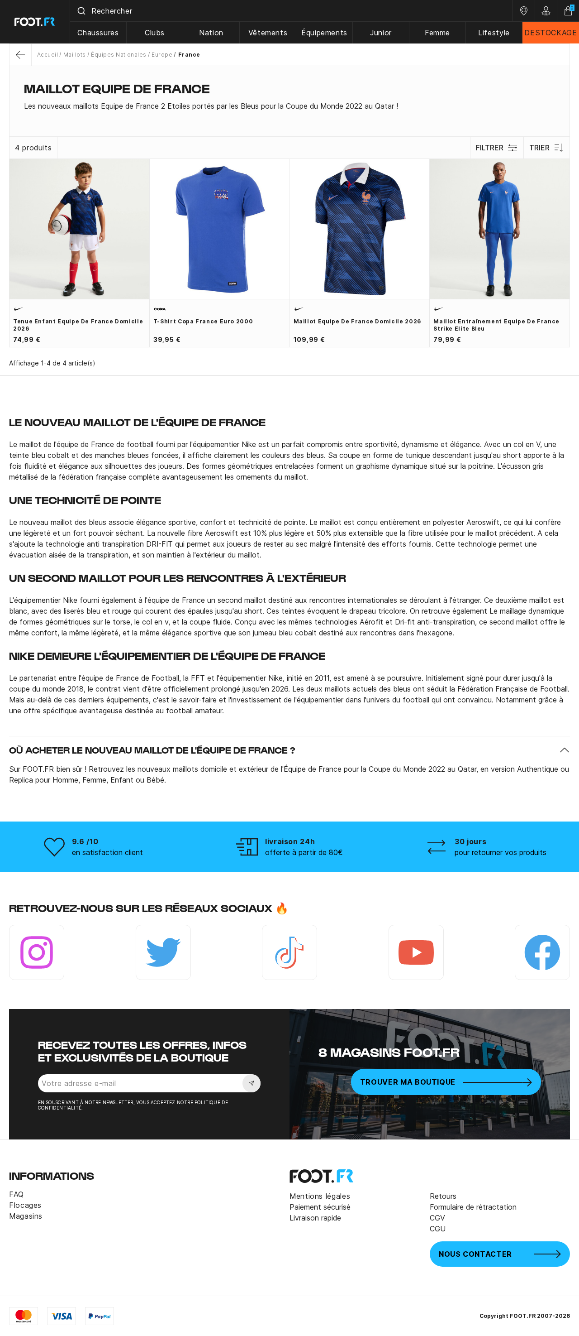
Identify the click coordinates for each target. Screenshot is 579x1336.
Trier (539, 147)
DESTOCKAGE (550, 32)
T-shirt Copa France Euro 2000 (203, 321)
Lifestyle (494, 32)
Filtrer (489, 147)
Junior (381, 32)
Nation (211, 32)
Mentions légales (320, 1196)
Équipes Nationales (119, 54)
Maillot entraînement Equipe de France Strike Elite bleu (496, 325)
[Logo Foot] (35, 21)
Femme (437, 32)
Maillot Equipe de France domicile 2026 (357, 321)
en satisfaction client (107, 852)
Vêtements (268, 32)
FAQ (16, 1194)
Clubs (155, 32)
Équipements (324, 32)
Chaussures (98, 32)
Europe (162, 54)
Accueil (47, 54)
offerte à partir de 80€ (304, 852)
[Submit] (80, 11)
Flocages (25, 1205)
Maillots (74, 54)
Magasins (26, 1216)
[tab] (289, 106)
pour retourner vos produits (500, 852)
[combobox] (291, 11)
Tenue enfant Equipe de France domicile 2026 (78, 325)
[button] (289, 750)
